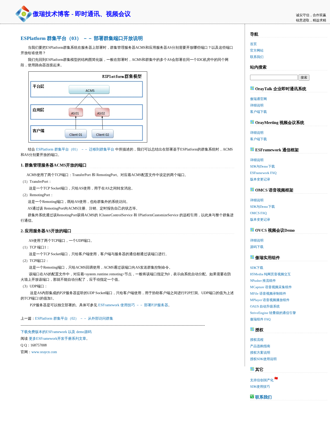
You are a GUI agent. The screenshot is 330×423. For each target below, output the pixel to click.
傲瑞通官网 (258, 99)
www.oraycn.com (44, 352)
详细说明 (256, 105)
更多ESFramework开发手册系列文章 (57, 339)
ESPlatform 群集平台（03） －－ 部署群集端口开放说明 (82, 38)
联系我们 (263, 397)
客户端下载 (258, 112)
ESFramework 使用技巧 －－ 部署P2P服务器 (133, 305)
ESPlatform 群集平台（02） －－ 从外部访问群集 (74, 318)
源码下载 (256, 247)
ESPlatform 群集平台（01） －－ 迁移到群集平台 (75, 149)
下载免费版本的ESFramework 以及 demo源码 (56, 332)
